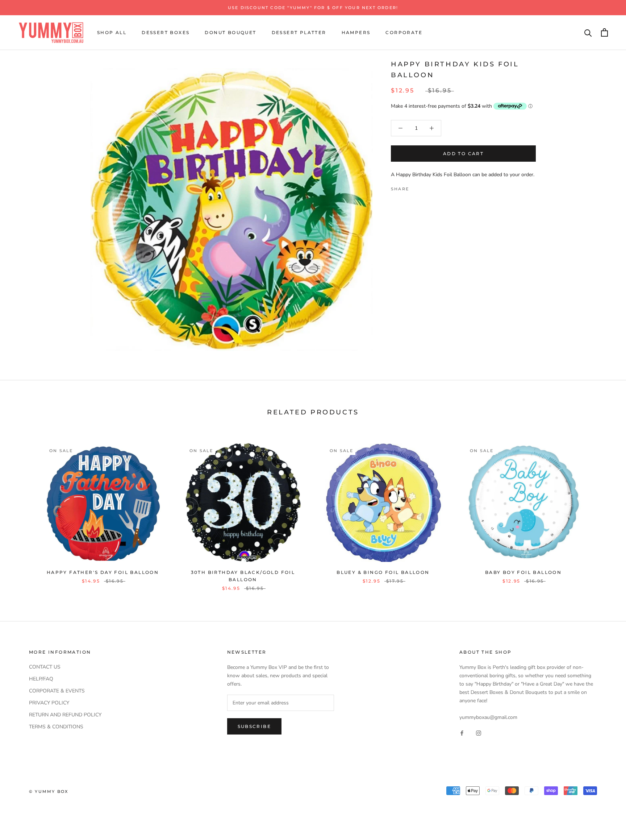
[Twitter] (425, 187)
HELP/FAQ (41, 678)
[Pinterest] (435, 187)
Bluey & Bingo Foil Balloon (383, 572)
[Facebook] (416, 187)
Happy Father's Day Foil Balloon (103, 572)
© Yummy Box (48, 791)
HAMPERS (356, 32)
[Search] (588, 32)
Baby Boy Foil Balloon (523, 572)
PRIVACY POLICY (49, 702)
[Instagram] (478, 733)
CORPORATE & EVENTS (57, 690)
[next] (603, 509)
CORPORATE (403, 32)
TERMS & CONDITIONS (56, 726)
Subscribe (254, 726)
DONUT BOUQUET (230, 32)
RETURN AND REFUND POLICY (65, 714)
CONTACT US (44, 666)
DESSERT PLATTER (299, 32)
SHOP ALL (111, 32)
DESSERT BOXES (165, 32)
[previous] (22, 509)
